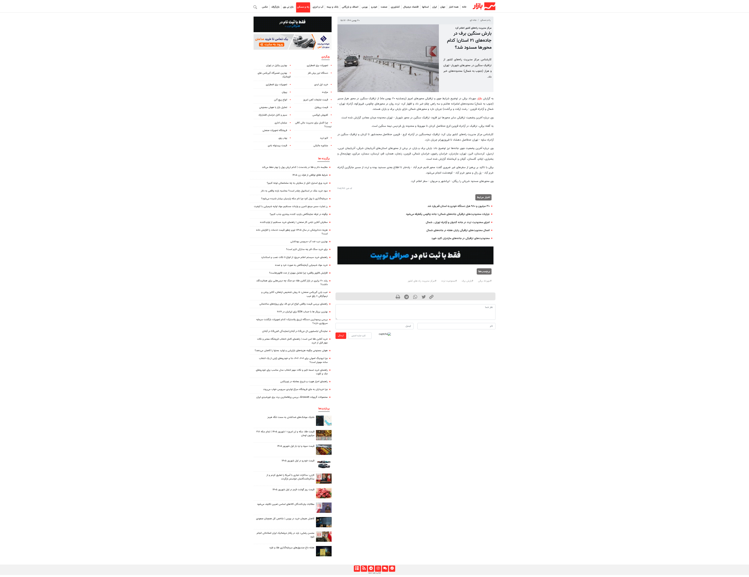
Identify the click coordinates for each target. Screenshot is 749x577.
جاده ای (473, 20)
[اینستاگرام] (377, 568)
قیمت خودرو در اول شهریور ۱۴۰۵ (298, 461)
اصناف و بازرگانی (350, 7)
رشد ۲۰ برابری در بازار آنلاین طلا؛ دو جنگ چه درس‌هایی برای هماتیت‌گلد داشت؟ (292, 282)
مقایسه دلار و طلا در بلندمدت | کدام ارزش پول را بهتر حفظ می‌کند (295, 167)
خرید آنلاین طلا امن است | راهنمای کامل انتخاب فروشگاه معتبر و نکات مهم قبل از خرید (292, 341)
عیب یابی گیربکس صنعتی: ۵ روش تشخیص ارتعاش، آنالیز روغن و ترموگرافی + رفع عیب (294, 294)
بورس (365, 7)
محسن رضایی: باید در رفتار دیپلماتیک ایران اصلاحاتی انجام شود (285, 535)
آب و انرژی (318, 7)
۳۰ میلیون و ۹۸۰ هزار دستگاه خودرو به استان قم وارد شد (459, 206)
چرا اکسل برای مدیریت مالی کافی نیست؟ (313, 125)
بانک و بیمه (332, 7)
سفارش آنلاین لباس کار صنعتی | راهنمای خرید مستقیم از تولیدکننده (294, 222)
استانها (425, 7)
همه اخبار (454, 7)
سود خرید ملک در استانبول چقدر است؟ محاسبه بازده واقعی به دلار (294, 191)
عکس (265, 7)
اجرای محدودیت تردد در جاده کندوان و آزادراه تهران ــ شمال (458, 222)
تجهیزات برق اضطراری (317, 65)
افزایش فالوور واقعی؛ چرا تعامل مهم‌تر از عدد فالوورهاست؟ (298, 273)
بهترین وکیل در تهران (276, 65)
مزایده (325, 92)
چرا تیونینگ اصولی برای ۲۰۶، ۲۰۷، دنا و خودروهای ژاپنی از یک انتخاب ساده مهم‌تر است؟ (293, 360)
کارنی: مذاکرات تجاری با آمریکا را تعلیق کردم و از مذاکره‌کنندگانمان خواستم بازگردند (290, 477)
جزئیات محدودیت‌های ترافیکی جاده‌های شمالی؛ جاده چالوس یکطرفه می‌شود (448, 214)
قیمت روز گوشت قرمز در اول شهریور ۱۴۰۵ (293, 490)
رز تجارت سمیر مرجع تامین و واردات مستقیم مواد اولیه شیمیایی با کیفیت (291, 206)
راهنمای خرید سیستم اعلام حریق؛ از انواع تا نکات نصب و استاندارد (294, 257)
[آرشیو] (356, 568)
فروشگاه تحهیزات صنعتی (275, 130)
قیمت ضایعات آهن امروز (315, 100)
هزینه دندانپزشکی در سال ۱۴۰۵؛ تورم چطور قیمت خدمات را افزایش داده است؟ (292, 232)
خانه (464, 7)
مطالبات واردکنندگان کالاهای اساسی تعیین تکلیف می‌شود (285, 504)
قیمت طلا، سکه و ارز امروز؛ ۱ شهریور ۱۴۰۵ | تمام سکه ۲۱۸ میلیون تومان (285, 433)
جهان (442, 7)
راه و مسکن (303, 7)
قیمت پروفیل (321, 107)
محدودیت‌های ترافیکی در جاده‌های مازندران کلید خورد (460, 238)
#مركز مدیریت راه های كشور (422, 281)
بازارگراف (275, 7)
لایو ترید (324, 138)
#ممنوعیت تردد (449, 281)
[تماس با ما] (384, 568)
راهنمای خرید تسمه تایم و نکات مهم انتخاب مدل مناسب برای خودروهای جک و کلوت (292, 372)
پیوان (284, 92)
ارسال (341, 336)
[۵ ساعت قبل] (324, 435)
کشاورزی (395, 7)
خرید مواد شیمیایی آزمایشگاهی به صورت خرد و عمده (301, 265)
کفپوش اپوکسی (320, 115)
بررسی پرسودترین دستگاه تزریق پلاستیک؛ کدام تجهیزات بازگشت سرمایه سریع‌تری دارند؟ (292, 321)
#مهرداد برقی (485, 281)
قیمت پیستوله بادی (277, 146)
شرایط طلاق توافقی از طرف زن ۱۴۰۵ (310, 175)
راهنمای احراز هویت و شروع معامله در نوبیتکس (304, 382)
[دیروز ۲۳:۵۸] (324, 421)
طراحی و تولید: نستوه (374, 573)
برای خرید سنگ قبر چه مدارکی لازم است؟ (307, 249)
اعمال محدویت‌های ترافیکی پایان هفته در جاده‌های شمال (458, 230)
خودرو (374, 7)
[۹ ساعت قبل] (324, 522)
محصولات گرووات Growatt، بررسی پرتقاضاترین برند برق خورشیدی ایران (292, 397)
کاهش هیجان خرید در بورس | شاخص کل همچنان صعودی (285, 519)
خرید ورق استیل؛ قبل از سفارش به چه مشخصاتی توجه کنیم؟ (297, 183)
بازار (480, 98)
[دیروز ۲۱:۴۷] (324, 478)
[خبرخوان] (363, 568)
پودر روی (283, 138)
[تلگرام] (370, 568)
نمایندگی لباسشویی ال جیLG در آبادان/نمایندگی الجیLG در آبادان (295, 331)
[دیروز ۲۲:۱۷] (324, 536)
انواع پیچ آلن (280, 100)
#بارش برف (467, 281)
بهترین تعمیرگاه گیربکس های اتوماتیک (274, 75)
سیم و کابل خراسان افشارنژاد (272, 115)
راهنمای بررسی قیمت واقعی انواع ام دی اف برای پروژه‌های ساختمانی (293, 304)
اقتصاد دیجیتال (411, 7)
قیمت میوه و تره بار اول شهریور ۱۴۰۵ (295, 446)
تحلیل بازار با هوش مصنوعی (273, 107)
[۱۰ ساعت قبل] (324, 449)
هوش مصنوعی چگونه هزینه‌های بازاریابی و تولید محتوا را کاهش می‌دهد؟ (291, 351)
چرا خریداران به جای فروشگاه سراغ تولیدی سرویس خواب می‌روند (295, 389)
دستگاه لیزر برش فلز (318, 73)
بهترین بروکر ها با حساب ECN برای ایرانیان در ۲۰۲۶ (302, 312)
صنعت (384, 7)
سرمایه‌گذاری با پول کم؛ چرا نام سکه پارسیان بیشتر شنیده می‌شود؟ (294, 199)
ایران (434, 7)
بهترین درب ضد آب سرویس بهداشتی (309, 242)
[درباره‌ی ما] (392, 568)
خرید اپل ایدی (321, 85)
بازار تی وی (288, 7)
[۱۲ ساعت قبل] (324, 551)
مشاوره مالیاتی (320, 146)
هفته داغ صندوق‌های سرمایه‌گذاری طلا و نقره (292, 548)
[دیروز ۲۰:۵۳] (324, 508)
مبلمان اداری (281, 123)
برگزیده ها (324, 158)
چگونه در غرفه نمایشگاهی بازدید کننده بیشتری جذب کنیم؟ (299, 214)
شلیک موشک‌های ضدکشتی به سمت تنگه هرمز (290, 417)
